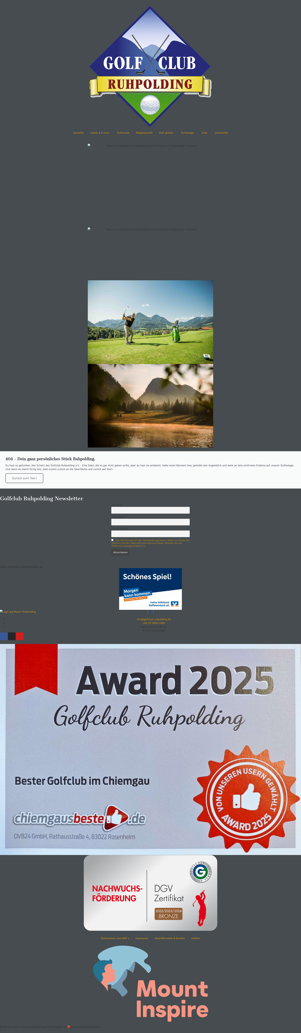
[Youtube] (20, 636)
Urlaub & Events (99, 132)
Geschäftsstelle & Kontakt (170, 938)
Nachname (117, 516)
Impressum (141, 938)
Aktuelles (78, 132)
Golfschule (123, 132)
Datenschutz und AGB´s (115, 938)
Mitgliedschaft (144, 132)
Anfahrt (195, 938)
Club (204, 132)
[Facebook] (4, 636)
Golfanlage (187, 132)
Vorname (116, 505)
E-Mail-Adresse (120, 528)
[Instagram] (12, 636)
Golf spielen (166, 132)
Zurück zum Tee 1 (24, 478)
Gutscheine (221, 132)
